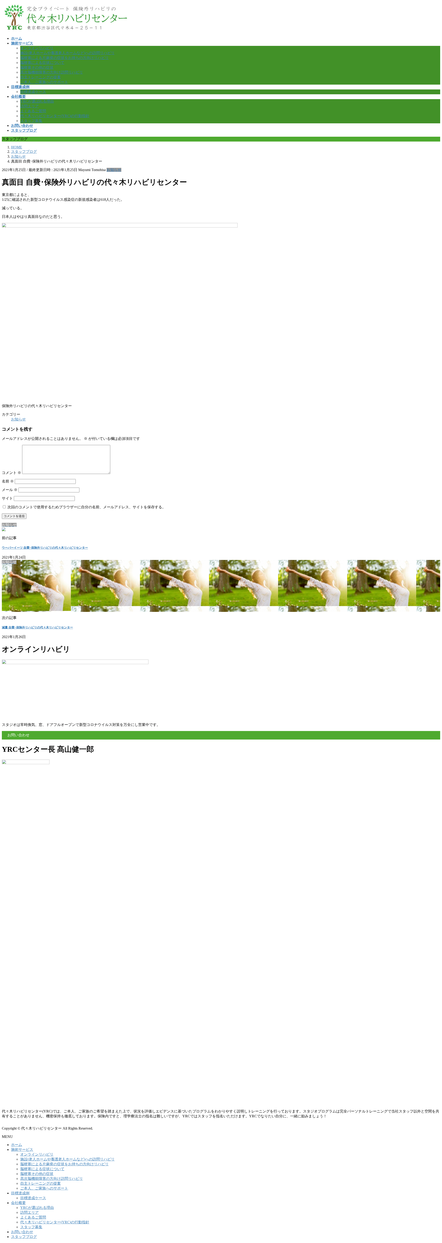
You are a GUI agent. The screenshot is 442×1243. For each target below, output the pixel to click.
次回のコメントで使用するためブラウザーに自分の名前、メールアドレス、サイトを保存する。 (86, 507)
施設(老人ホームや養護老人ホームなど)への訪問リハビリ (67, 53)
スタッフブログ (24, 1237)
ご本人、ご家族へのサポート (44, 82)
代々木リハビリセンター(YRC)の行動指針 (54, 116)
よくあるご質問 (33, 111)
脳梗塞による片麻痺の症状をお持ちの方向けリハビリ (64, 58)
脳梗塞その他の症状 (36, 67)
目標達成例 (20, 1193)
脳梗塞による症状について (42, 63)
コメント (11, 473)
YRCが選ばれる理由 (37, 101)
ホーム (16, 1145)
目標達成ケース (33, 92)
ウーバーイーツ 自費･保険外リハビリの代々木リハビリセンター (45, 547)
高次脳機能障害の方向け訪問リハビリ (51, 72)
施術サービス (22, 1149)
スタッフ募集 (31, 121)
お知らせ (114, 170)
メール (9, 490)
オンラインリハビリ (36, 48)
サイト (7, 498)
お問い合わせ (22, 1232)
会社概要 (18, 1203)
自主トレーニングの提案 (40, 77)
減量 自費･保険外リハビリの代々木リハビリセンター (37, 627)
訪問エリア (29, 106)
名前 (8, 481)
